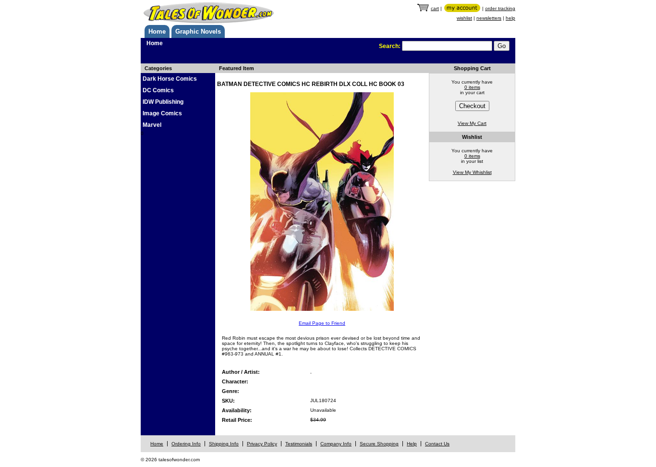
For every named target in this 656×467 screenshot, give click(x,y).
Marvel (152, 125)
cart (435, 8)
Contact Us (437, 443)
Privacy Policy (262, 443)
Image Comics (162, 113)
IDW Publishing (163, 101)
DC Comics (158, 90)
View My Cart (472, 123)
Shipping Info (224, 443)
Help (412, 443)
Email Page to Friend (322, 323)
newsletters (488, 18)
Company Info (336, 443)
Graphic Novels (198, 31)
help (510, 18)
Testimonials (298, 443)
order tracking (500, 8)
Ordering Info (186, 443)
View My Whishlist (472, 172)
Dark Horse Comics (170, 78)
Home (157, 31)
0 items (472, 87)
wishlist (464, 18)
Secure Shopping (379, 443)
